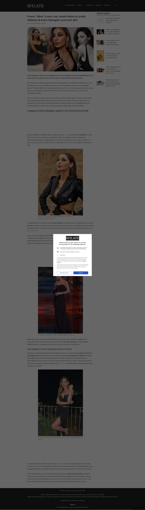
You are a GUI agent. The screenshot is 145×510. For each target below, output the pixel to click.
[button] (72, 255)
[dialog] (72, 255)
